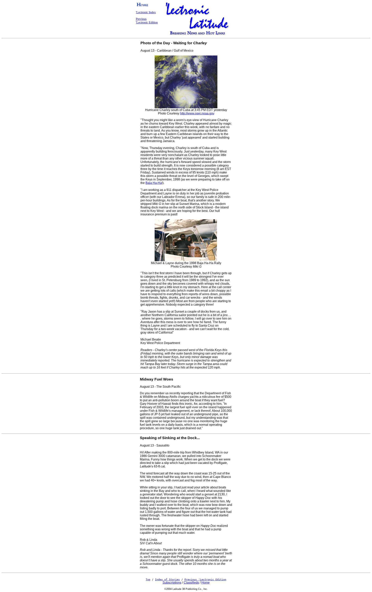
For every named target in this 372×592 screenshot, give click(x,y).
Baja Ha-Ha (154, 183)
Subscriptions (172, 582)
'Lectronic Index (146, 12)
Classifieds (191, 582)
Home (205, 582)
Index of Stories (167, 579)
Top (148, 579)
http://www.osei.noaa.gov (197, 113)
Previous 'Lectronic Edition (147, 20)
